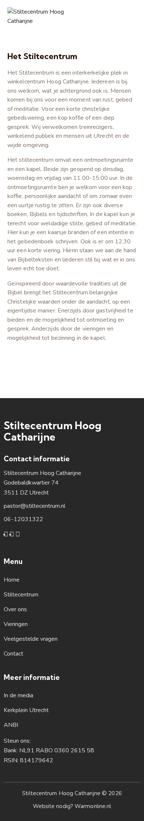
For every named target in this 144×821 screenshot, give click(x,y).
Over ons (15, 609)
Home (12, 580)
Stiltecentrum (21, 595)
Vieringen (16, 624)
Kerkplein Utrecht (26, 710)
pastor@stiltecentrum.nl (34, 506)
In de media (18, 695)
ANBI (11, 725)
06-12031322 (23, 519)
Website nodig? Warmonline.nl (72, 806)
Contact (13, 654)
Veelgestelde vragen (31, 639)
